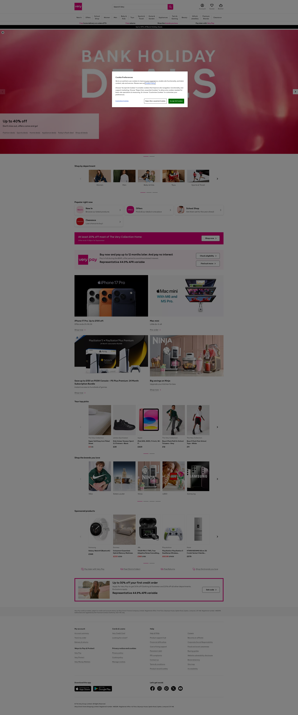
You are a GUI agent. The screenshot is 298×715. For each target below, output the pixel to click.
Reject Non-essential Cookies (155, 101)
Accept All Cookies (176, 101)
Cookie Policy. (150, 83)
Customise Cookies (122, 101)
